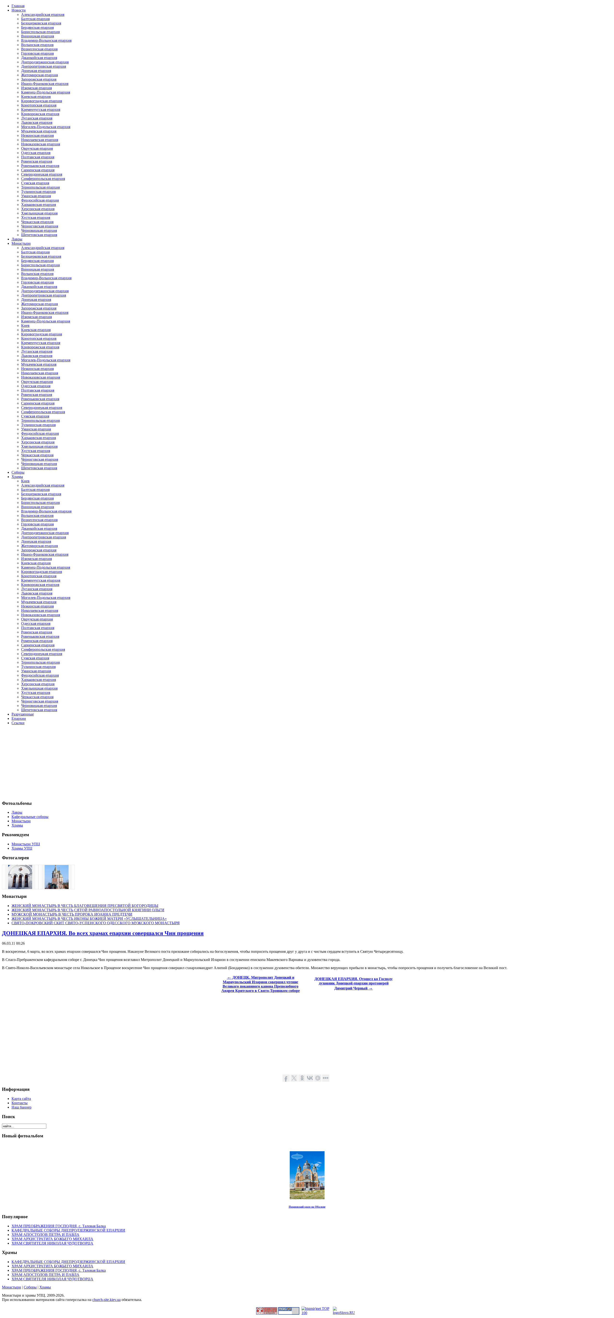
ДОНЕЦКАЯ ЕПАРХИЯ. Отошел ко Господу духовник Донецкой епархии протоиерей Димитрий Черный (353, 983)
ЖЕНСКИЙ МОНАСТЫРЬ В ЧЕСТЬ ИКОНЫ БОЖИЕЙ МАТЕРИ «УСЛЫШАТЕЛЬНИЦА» (89, 919)
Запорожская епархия (38, 79)
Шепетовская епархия (39, 235)
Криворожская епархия (40, 114)
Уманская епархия (36, 196)
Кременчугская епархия (40, 109)
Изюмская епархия (36, 88)
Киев (25, 325)
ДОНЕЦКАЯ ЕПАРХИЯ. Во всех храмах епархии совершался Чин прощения (103, 933)
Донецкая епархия (36, 71)
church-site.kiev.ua (106, 1300)
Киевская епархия (36, 97)
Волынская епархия (37, 45)
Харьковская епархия (38, 205)
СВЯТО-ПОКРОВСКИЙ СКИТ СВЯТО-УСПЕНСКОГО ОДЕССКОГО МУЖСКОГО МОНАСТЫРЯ (96, 923)
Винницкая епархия (37, 36)
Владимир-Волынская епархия (46, 40)
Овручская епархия (37, 148)
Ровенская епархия (36, 161)
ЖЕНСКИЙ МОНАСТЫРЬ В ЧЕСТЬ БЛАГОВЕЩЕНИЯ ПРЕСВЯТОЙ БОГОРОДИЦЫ (85, 906)
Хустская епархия (35, 217)
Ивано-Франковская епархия (44, 84)
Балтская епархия (35, 19)
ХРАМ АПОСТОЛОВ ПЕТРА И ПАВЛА (45, 1235)
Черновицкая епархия (39, 230)
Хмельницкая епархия (39, 213)
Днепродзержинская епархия (45, 62)
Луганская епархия (36, 118)
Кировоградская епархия (41, 101)
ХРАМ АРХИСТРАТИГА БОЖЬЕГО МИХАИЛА (52, 1239)
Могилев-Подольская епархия (45, 127)
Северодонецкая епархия (41, 174)
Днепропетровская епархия (43, 66)
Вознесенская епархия (39, 49)
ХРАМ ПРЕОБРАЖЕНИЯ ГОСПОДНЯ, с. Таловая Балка (59, 1226)
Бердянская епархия (37, 27)
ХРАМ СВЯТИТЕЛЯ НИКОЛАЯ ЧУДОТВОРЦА (52, 1243)
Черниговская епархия (39, 226)
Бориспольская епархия (40, 32)
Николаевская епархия (39, 140)
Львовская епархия (36, 122)
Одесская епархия (35, 153)
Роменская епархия (37, 641)
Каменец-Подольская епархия (45, 92)
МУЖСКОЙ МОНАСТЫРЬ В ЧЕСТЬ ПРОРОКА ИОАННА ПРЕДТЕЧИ (72, 914)
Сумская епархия (35, 183)
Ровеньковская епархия (40, 166)
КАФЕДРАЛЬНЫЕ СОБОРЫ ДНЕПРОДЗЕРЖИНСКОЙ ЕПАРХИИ (68, 1230)
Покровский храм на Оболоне (307, 1206)
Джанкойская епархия (39, 58)
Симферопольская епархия (43, 179)
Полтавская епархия (37, 157)
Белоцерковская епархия (41, 23)
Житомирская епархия (39, 75)
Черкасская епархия (37, 222)
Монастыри (11, 1287)
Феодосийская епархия (40, 200)
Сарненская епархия (37, 170)
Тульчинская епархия (38, 192)
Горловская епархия (37, 53)
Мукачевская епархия (38, 131)
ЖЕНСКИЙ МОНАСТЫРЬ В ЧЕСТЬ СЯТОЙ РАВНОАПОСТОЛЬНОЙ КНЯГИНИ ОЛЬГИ (88, 910)
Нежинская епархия (37, 135)
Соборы (30, 1287)
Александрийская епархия (42, 14)
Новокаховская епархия (40, 144)
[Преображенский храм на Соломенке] (20, 888)
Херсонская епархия (37, 209)
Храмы (45, 1287)
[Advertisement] (146, 762)
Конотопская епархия (38, 105)
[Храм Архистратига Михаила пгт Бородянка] (57, 888)
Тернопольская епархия (40, 187)
